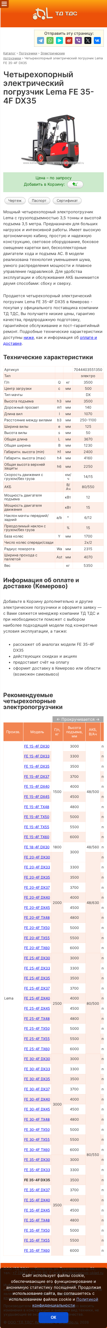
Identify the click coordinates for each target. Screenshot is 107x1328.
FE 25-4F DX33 (37, 968)
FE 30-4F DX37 (37, 1089)
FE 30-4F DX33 (37, 1069)
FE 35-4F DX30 (37, 1159)
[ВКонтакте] (97, 40)
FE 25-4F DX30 (37, 958)
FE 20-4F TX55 (37, 938)
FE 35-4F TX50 (37, 1230)
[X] (88, 40)
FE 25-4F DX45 (37, 1008)
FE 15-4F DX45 (37, 796)
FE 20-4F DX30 (37, 857)
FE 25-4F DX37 (37, 988)
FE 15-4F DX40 (37, 786)
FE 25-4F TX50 (37, 1028)
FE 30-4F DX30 (37, 1059)
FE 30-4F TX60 (37, 1150)
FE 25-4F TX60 (37, 1049)
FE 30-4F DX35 (37, 1079)
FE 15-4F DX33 (37, 756)
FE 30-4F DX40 (37, 1099)
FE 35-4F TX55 (37, 1240)
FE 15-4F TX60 (36, 837)
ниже (29, 337)
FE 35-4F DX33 (37, 1170)
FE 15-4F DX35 (37, 766)
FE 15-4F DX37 (36, 776)
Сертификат (67, 200)
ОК (53, 1317)
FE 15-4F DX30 (37, 746)
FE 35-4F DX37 (37, 1190)
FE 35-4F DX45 (37, 1210)
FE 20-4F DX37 (37, 887)
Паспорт (39, 200)
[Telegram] (40, 40)
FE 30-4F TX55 (37, 1139)
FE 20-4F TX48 (37, 917)
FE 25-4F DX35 (37, 978)
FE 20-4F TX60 (37, 948)
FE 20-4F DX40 (37, 897)
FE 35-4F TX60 (37, 1250)
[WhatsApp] (50, 40)
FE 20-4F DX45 (37, 907)
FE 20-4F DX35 (37, 877)
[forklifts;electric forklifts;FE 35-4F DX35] (75, 184)
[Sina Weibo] (69, 40)
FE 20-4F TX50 (37, 928)
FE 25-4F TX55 (37, 1039)
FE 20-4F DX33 (37, 867)
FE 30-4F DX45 (37, 1109)
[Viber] (78, 40)
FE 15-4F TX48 (36, 807)
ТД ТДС (66, 13)
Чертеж (15, 200)
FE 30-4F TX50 (37, 1129)
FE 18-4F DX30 (37, 847)
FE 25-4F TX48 (37, 1018)
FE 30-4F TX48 (37, 1119)
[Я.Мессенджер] (59, 40)
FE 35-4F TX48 (37, 1220)
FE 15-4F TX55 (36, 827)
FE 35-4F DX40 (37, 1200)
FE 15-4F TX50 (36, 817)
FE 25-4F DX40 (37, 998)
